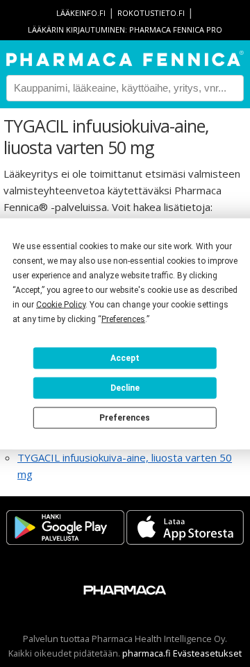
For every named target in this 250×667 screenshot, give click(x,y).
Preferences (124, 418)
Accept (125, 358)
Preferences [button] (123, 318)
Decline (125, 388)
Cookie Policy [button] (60, 304)
